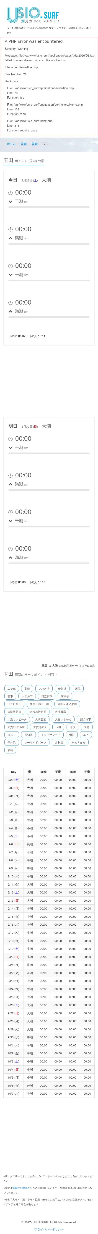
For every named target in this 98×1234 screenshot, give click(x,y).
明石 (72, 734)
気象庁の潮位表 (21, 1187)
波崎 (10, 750)
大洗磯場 (60, 711)
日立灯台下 (14, 704)
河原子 (65, 696)
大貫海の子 (40, 727)
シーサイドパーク (35, 742)
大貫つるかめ (63, 719)
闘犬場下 (85, 719)
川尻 (77, 688)
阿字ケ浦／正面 (39, 704)
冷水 (72, 727)
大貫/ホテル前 (16, 727)
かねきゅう (78, 742)
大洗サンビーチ (17, 719)
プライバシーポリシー (49, 1229)
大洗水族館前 (38, 711)
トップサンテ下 (50, 734)
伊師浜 (62, 688)
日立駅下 (46, 696)
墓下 (10, 696)
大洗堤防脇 (14, 711)
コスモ (12, 734)
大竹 (86, 727)
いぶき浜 (44, 688)
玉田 (58, 727)
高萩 (27, 688)
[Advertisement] (49, 380)
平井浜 (12, 742)
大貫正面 (40, 719)
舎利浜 (59, 742)
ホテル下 (27, 696)
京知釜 (28, 734)
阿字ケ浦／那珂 (67, 704)
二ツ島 (12, 688)
